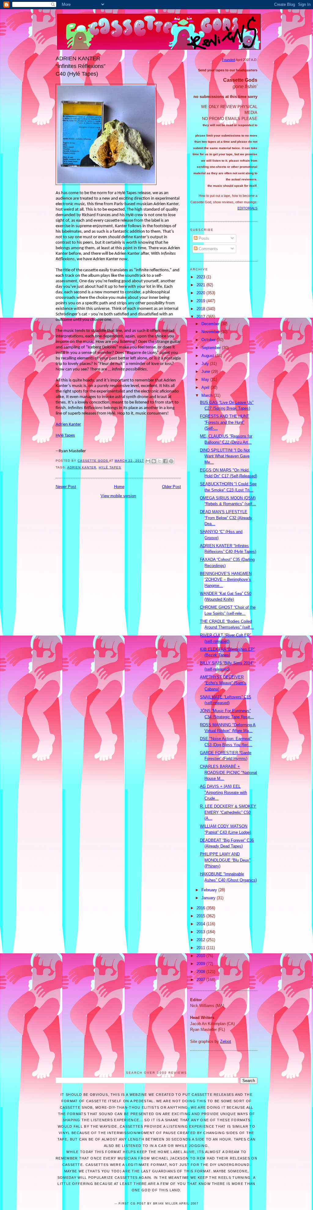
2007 (201, 979)
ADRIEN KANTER (81, 467)
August (208, 355)
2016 (201, 908)
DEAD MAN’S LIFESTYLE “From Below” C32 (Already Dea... (226, 517)
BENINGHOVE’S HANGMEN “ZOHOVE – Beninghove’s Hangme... (226, 579)
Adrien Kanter (68, 424)
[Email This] (148, 461)
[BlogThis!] (154, 461)
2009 (201, 963)
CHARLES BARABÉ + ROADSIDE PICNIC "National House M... (228, 772)
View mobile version (118, 496)
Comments (207, 248)
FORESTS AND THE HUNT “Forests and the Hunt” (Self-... (224, 422)
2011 (201, 947)
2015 (201, 916)
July (205, 363)
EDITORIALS (247, 208)
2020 (201, 293)
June (206, 371)
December (211, 323)
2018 (201, 308)
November (211, 331)
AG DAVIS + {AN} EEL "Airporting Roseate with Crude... (223, 792)
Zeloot (225, 1041)
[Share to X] (159, 461)
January (209, 898)
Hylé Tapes (65, 435)
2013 (201, 932)
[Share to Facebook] (165, 461)
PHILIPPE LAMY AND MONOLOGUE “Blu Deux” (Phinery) (225, 860)
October (209, 339)
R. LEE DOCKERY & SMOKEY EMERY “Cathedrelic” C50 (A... (228, 812)
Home (119, 486)
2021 (201, 285)
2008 (201, 971)
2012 (201, 940)
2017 (201, 316)
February (209, 890)
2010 (201, 955)
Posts (203, 238)
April (206, 387)
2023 (201, 277)
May (205, 379)
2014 (201, 924)
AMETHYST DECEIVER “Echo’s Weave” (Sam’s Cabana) (223, 683)
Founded (228, 60)
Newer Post (66, 486)
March (207, 395)
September (211, 347)
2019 (201, 301)
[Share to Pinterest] (171, 461)
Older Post (171, 486)
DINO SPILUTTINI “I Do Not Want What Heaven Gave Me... (225, 456)
